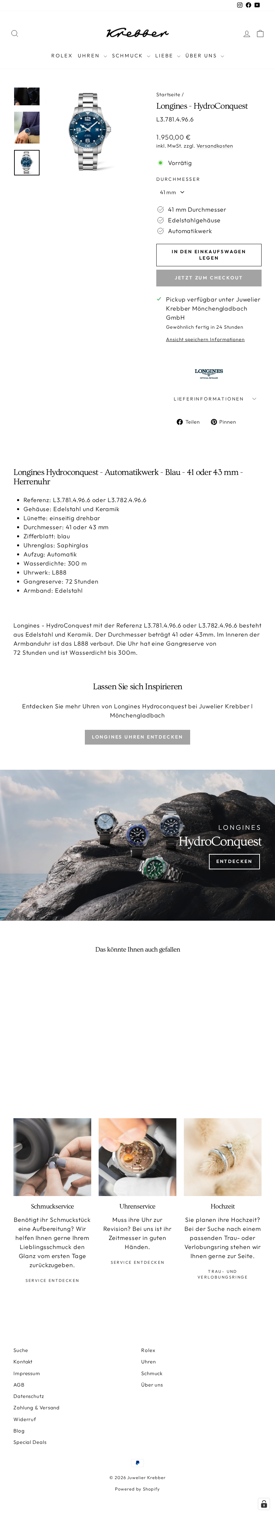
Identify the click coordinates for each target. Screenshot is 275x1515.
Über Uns (202, 55)
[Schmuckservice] (52, 1157)
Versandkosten (215, 146)
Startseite (168, 94)
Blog (19, 1430)
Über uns (152, 1385)
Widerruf (24, 1419)
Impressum (26, 1373)
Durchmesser (178, 179)
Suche (20, 1350)
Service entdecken (52, 1280)
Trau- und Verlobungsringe (223, 1274)
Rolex (62, 55)
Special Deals (30, 1442)
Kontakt (23, 1361)
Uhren (90, 55)
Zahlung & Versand (36, 1407)
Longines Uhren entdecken (137, 737)
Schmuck (128, 55)
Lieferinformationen (209, 399)
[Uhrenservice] (137, 1157)
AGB (18, 1385)
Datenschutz (28, 1396)
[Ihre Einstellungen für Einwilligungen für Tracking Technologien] (264, 1504)
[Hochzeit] (223, 1157)
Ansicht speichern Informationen (205, 339)
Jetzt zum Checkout (209, 278)
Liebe (165, 55)
